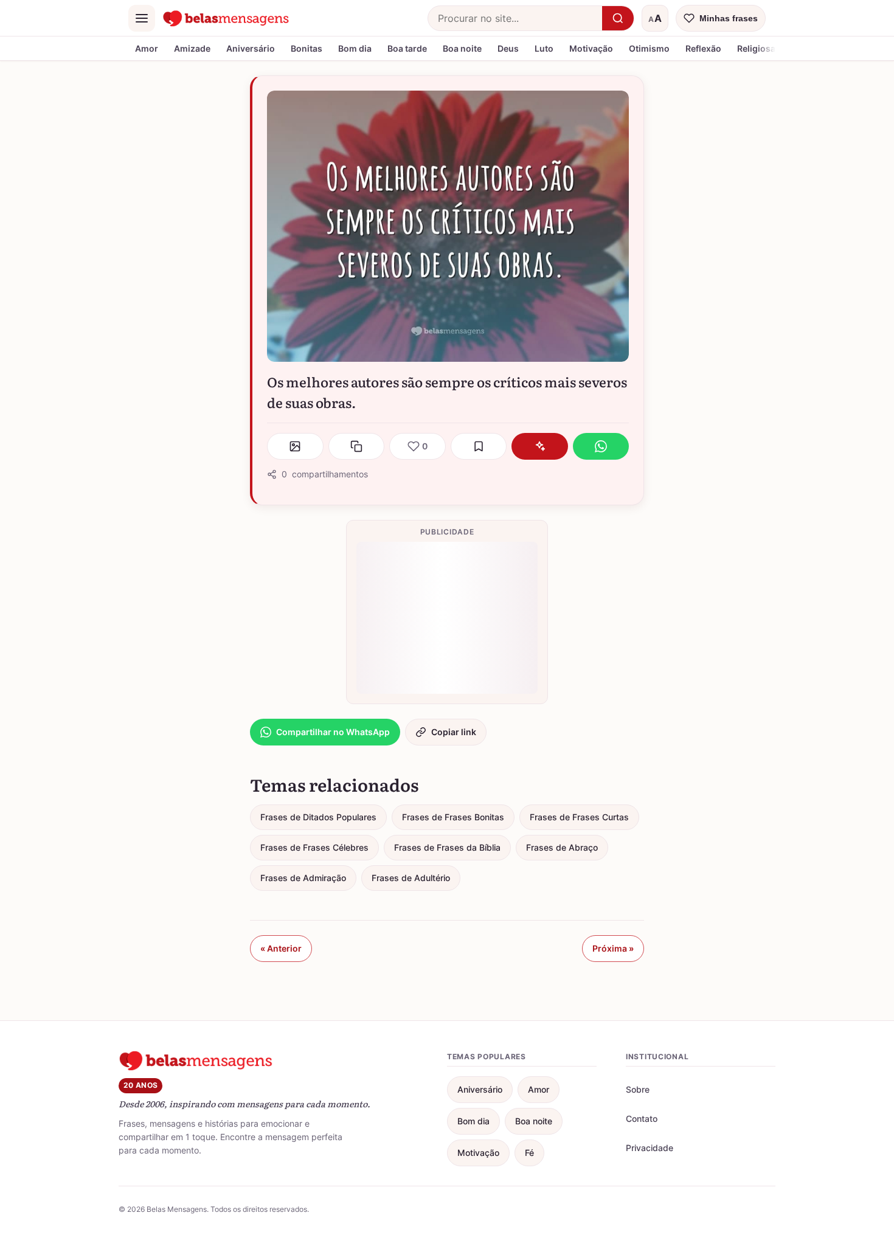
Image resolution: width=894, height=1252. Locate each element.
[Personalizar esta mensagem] (539, 446)
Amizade (192, 48)
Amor (146, 48)
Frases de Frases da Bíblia (447, 847)
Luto (544, 48)
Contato (641, 1118)
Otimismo (649, 48)
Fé (529, 1152)
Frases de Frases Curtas (579, 817)
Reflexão (703, 48)
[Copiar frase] (356, 446)
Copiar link (453, 732)
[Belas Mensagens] (226, 18)
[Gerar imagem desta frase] (295, 446)
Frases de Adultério (411, 878)
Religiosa (756, 48)
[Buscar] (618, 18)
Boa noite (462, 48)
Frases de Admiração (303, 878)
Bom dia (355, 48)
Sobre (638, 1089)
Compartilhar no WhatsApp (333, 732)
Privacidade (649, 1148)
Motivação (591, 48)
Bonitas (306, 48)
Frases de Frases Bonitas (453, 817)
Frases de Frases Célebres (314, 847)
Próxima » (613, 948)
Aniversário (250, 48)
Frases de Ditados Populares (318, 817)
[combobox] (515, 18)
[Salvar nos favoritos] (479, 446)
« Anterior (281, 948)
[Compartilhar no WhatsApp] (601, 446)
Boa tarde (407, 48)
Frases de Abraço (562, 847)
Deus (508, 48)
